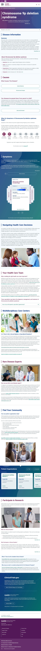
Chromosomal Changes (20, 90)
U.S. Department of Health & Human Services (9, 642)
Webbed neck (8, 194)
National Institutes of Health (6, 644)
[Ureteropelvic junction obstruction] (7, 194)
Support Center (4, 630)
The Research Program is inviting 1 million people (12, 567)
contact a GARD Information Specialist (12, 393)
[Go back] (1, 8)
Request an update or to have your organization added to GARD (16, 439)
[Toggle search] (39, 5)
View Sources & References (7, 616)
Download (37, 469)
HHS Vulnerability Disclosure (6, 640)
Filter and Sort (22, 173)
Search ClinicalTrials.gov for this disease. (14, 587)
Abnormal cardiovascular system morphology (30, 194)
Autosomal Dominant (20, 110)
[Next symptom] (22, 213)
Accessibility (23, 632)
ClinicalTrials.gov (7, 580)
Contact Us (4, 634)
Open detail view (20, 209)
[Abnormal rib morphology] (33, 194)
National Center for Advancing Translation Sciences (11, 646)
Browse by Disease (5, 628)
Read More (27, 23)
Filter (29, 469)
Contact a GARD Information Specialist (11, 432)
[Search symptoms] (6, 174)
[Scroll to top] (38, 648)
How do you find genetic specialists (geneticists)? (13, 304)
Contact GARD (9, 603)
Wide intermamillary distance (10, 194)
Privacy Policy (23, 628)
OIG (22, 636)
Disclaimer (23, 630)
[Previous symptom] (19, 213)
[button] (37, 4)
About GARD (4, 632)
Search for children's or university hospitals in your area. (11, 354)
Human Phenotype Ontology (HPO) (26, 217)
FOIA (22, 634)
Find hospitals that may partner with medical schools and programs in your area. (15, 347)
